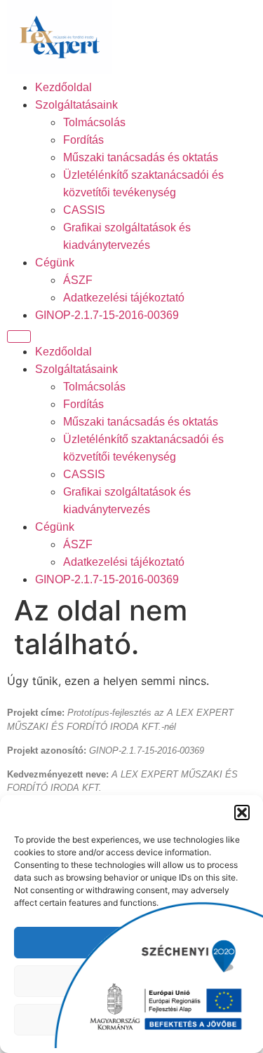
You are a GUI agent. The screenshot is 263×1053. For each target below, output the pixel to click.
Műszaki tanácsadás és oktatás (140, 157)
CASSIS (84, 210)
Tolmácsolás (94, 122)
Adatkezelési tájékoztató (123, 298)
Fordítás (83, 140)
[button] (242, 813)
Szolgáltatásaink (76, 105)
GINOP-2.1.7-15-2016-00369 (107, 315)
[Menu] (19, 336)
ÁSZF (78, 280)
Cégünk (54, 263)
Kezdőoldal (63, 87)
